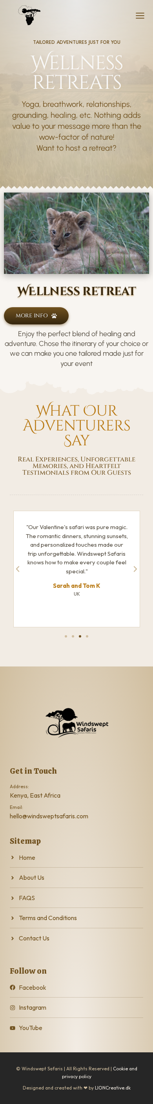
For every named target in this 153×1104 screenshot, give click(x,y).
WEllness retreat (76, 291)
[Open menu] (140, 16)
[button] (18, 569)
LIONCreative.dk (113, 1088)
